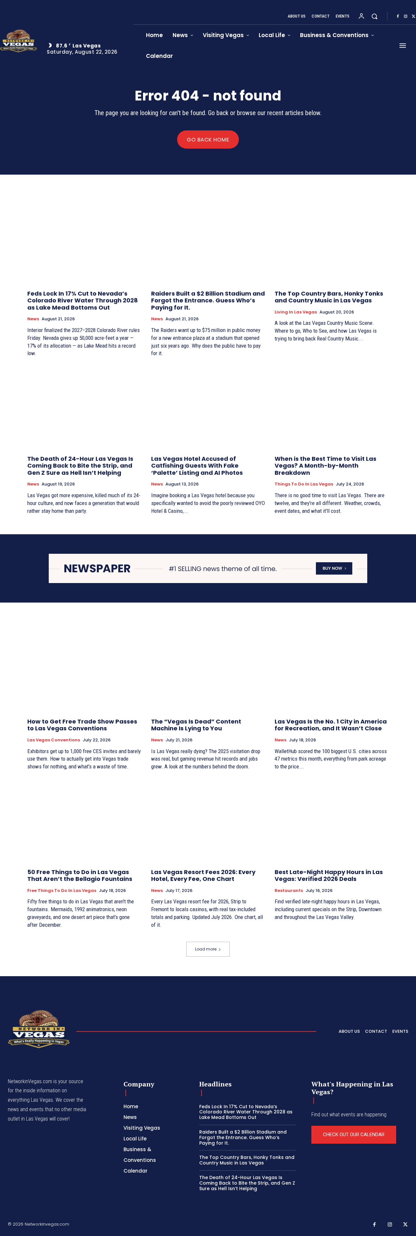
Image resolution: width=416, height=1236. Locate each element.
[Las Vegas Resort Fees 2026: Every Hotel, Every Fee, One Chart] (208, 820)
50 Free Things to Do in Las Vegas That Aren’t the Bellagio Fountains (79, 875)
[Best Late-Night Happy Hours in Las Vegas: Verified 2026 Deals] (332, 820)
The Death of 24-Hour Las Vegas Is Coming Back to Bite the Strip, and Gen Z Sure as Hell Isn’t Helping (80, 466)
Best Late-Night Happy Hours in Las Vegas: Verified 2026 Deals (329, 875)
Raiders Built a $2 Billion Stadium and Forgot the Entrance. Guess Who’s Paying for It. (208, 300)
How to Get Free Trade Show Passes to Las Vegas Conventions (82, 725)
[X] (405, 1225)
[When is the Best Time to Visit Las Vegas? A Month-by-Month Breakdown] (332, 407)
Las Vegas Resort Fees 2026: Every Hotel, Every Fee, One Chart (203, 875)
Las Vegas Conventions (53, 740)
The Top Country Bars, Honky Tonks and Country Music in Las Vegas (329, 297)
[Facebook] (398, 16)
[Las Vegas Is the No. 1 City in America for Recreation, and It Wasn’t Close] (332, 670)
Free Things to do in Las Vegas (61, 890)
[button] (374, 16)
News (33, 319)
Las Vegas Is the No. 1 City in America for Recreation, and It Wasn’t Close (331, 725)
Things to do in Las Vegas (304, 484)
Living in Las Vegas (296, 312)
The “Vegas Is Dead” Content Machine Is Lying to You (196, 725)
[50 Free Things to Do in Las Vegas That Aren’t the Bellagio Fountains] (84, 820)
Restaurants (289, 890)
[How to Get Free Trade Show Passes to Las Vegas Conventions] (84, 670)
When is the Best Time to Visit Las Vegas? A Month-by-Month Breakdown (325, 466)
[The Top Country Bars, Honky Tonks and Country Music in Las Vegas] (332, 242)
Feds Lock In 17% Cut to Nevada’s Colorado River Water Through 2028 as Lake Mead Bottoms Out (82, 300)
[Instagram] (406, 16)
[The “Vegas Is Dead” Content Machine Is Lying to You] (208, 670)
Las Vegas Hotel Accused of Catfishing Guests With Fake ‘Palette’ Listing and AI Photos (197, 466)
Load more (205, 949)
